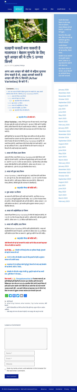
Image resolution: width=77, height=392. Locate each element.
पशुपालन (37, 9)
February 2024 (64, 163)
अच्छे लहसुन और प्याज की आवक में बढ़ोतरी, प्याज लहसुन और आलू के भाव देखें (25, 311)
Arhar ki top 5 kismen (13, 303)
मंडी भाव (45, 9)
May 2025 (62, 115)
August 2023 (63, 182)
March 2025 (63, 121)
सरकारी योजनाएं (61, 9)
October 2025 (64, 99)
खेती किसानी (18, 9)
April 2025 (62, 118)
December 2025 (64, 93)
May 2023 (62, 192)
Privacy (66, 389)
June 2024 (62, 150)
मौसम (52, 9)
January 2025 (64, 128)
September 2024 (65, 141)
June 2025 (62, 112)
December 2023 (64, 169)
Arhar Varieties (25, 303)
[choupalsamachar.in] (11, 3)
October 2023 (64, 176)
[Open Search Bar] (69, 9)
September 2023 (65, 179)
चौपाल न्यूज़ (28, 9)
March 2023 (63, 198)
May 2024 (62, 153)
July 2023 (62, 185)
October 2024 (64, 137)
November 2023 (65, 172)
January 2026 (64, 90)
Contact (51, 389)
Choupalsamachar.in (24, 279)
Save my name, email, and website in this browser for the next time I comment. (26, 369)
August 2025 (63, 105)
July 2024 (62, 147)
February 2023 (64, 201)
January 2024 (64, 166)
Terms (73, 389)
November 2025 (65, 96)
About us (44, 389)
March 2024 (63, 160)
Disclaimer (59, 389)
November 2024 (65, 134)
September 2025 (65, 102)
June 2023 (62, 188)
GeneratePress (32, 389)
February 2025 (64, 125)
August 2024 (63, 144)
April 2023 (62, 195)
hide (16, 89)
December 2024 (64, 131)
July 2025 (62, 109)
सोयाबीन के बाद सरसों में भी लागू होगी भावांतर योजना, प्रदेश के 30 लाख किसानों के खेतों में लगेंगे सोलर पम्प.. (65, 61)
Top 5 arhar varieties (37, 303)
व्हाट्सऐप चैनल (23, 117)
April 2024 (62, 157)
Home (10, 9)
